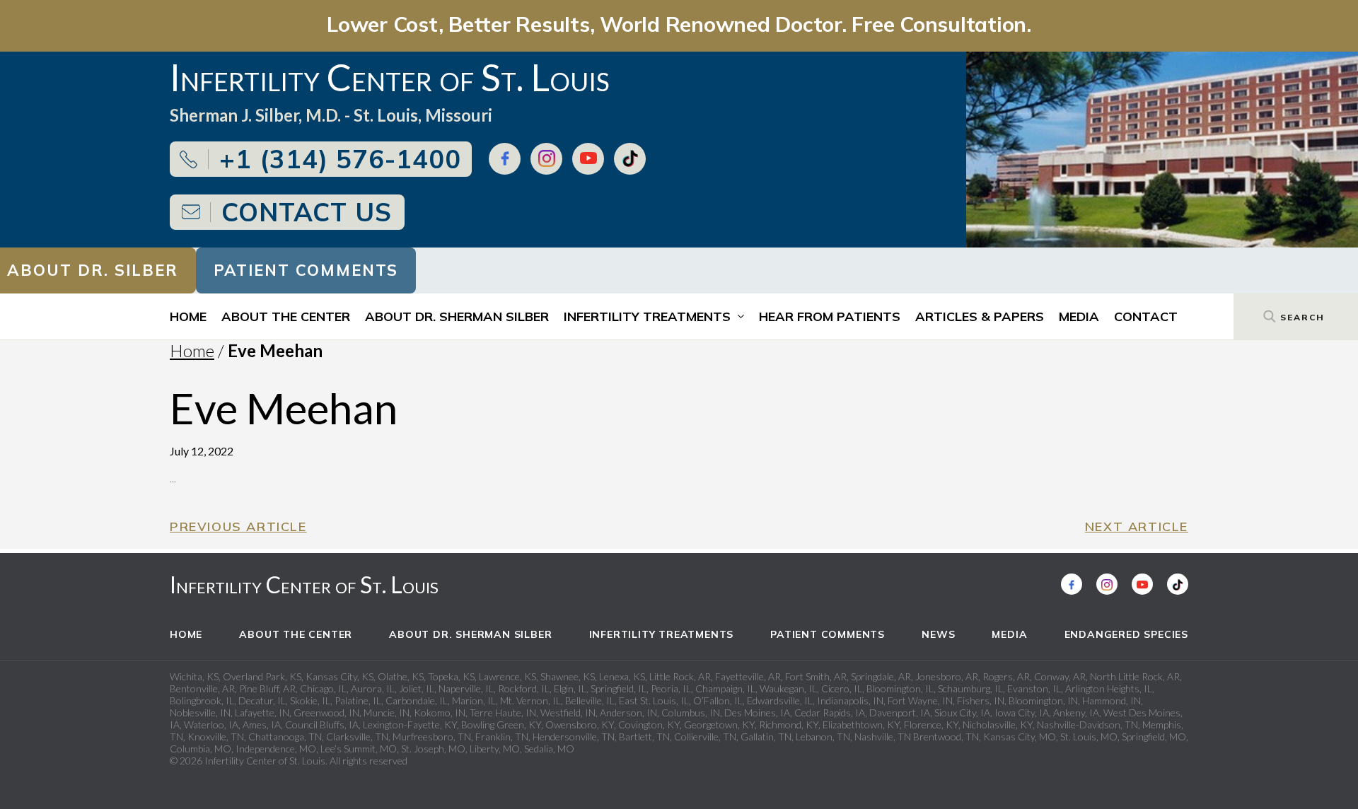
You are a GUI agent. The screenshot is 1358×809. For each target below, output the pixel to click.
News (938, 634)
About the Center (285, 316)
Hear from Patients (829, 316)
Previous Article (238, 526)
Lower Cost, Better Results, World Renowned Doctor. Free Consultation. (679, 24)
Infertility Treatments (647, 316)
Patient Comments (306, 270)
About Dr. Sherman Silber (457, 316)
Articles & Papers (979, 316)
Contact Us (306, 212)
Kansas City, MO (1019, 737)
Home (188, 316)
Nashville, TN (882, 737)
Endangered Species (1126, 634)
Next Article (1136, 526)
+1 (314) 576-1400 (340, 159)
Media (1079, 316)
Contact (1146, 316)
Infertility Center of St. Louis (304, 584)
